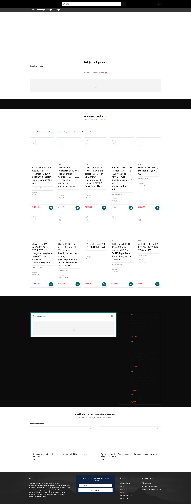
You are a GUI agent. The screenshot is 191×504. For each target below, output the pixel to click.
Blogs (57, 10)
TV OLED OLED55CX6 (139, 398)
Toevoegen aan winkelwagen (51, 208)
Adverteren (124, 498)
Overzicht (123, 489)
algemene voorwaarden (150, 486)
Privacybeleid (146, 483)
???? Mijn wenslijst (45, 10)
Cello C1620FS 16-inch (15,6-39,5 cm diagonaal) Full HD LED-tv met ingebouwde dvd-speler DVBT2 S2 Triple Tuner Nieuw (94, 176)
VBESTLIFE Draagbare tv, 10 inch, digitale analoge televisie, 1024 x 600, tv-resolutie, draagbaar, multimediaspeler (68, 176)
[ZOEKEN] (123, 4)
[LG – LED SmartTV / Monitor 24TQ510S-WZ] (148, 151)
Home (122, 486)
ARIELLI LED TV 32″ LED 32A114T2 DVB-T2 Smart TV (148, 247)
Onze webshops (126, 495)
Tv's (33, 164)
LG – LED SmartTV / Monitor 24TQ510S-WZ (148, 170)
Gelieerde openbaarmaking (151, 489)
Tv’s (32, 10)
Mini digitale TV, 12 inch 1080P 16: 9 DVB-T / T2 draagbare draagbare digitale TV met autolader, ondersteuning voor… (42, 253)
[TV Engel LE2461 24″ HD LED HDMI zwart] (95, 228)
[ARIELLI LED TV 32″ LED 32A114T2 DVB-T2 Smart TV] (148, 228)
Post (34, 460)
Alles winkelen (125, 483)
